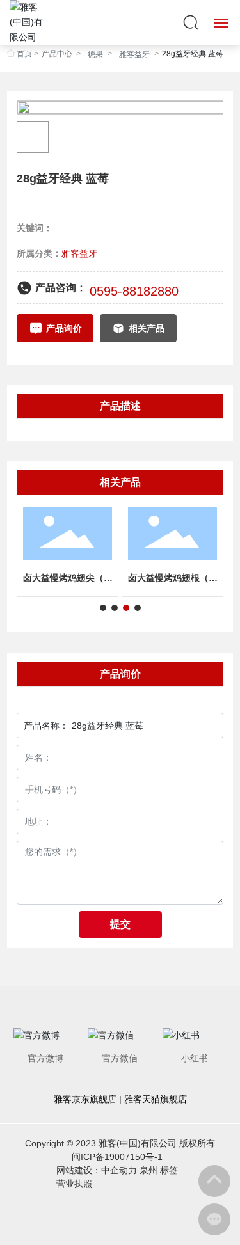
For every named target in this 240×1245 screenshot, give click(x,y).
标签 (169, 1170)
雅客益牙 (134, 54)
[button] (103, 608)
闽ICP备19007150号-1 (117, 1157)
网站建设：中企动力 (96, 1170)
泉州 (148, 1170)
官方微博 (45, 1058)
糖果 (95, 54)
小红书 (194, 1058)
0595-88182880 (134, 291)
